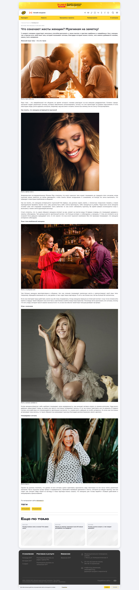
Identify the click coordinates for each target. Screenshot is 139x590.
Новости (43, 18)
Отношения (26, 509)
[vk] (98, 13)
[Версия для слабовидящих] (117, 13)
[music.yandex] (108, 13)
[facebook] (105, 13)
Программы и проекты (67, 18)
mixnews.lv (40, 501)
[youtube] (88, 13)
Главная (23, 23)
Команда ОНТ (27, 558)
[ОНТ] (23, 13)
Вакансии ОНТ (66, 558)
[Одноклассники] (101, 13)
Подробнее (64, 587)
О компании (114, 18)
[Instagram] (95, 13)
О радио (25, 564)
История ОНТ (27, 561)
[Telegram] (85, 13)
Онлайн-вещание (39, 13)
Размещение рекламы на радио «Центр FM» (45, 559)
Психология (36, 509)
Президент (24, 18)
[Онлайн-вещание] (69, 5)
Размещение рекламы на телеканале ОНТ (45, 563)
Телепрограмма (92, 18)
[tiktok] (91, 13)
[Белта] (114, 580)
